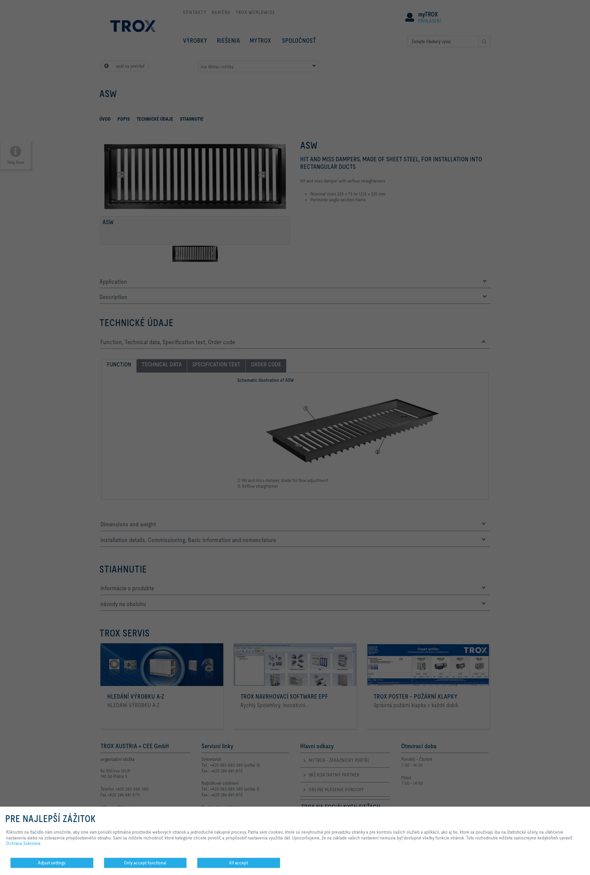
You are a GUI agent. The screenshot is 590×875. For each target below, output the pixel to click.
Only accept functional (145, 862)
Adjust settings (52, 862)
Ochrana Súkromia (23, 843)
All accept (238, 862)
